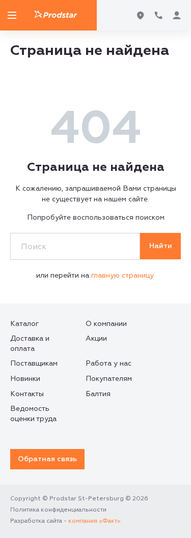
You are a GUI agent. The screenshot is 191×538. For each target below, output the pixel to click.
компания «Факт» (94, 521)
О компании (106, 323)
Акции (96, 338)
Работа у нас (108, 363)
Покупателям (109, 378)
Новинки (25, 378)
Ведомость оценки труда (33, 413)
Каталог (24, 323)
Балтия (98, 394)
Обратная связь (47, 459)
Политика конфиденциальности (58, 510)
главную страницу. (123, 275)
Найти (160, 246)
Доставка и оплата (29, 343)
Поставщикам (34, 363)
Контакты (27, 394)
